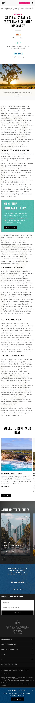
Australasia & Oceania (18, 8)
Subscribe (17, 613)
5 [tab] (19, 589)
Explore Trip (10, 552)
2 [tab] (14, 589)
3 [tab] (16, 589)
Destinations (8, 8)
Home (2, 8)
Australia (27, 8)
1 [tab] (13, 589)
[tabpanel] (17, 80)
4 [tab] (17, 589)
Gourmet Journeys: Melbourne (13, 546)
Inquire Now (24, 3)
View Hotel (5, 487)
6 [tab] (20, 589)
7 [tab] (22, 589)
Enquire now (17, 699)
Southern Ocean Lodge (11, 474)
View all (6, 495)
